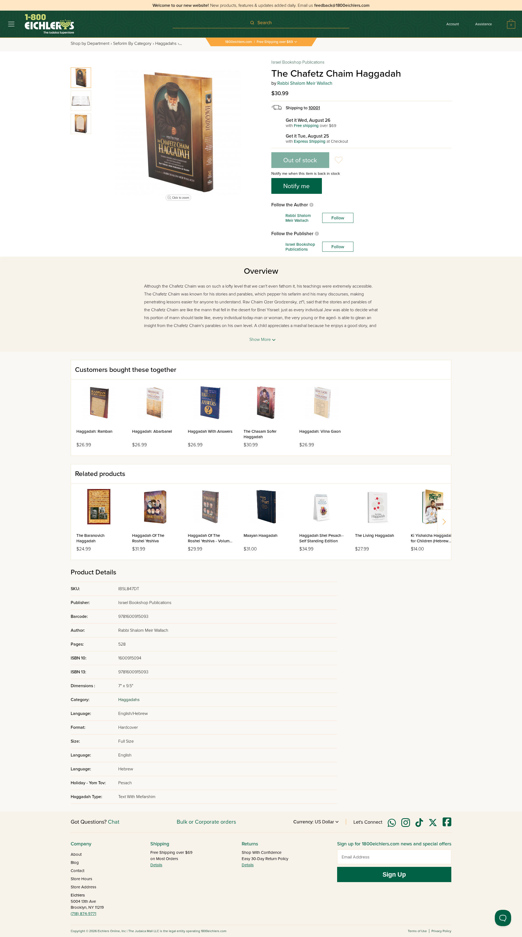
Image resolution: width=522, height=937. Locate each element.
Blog (75, 862)
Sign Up (394, 874)
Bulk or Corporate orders (206, 822)
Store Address (83, 887)
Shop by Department (91, 43)
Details (156, 865)
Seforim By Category (133, 43)
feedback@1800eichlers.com (341, 5)
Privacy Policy (441, 931)
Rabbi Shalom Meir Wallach (304, 83)
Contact (77, 870)
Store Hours (81, 878)
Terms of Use (417, 931)
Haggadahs (167, 43)
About (76, 854)
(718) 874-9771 (83, 913)
